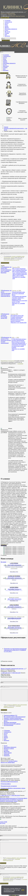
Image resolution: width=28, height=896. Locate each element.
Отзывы (14, 895)
